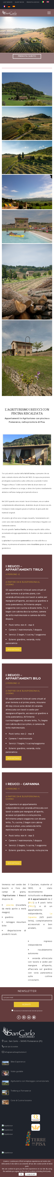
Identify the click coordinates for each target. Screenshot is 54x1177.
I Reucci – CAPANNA (22, 784)
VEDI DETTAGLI (14, 649)
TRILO (32, 906)
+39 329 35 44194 (11, 1046)
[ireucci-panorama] (27, 192)
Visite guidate (17, 1071)
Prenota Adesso (33, 2)
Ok (21, 1174)
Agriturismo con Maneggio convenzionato (30, 1081)
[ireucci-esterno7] (27, 89)
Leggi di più (31, 1174)
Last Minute (7, 2)
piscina (10, 905)
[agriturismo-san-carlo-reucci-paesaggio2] (27, 282)
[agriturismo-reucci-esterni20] (27, 358)
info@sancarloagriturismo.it (16, 1052)
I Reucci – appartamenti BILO (23, 676)
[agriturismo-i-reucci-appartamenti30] (27, 226)
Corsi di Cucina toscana (21, 1100)
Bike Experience (18, 1062)
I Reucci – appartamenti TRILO (24, 567)
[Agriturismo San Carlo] (9, 13)
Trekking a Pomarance (21, 1091)
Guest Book (19, 2)
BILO (31, 903)
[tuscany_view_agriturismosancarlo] (27, 123)
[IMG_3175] (27, 450)
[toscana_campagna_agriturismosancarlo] (27, 157)
